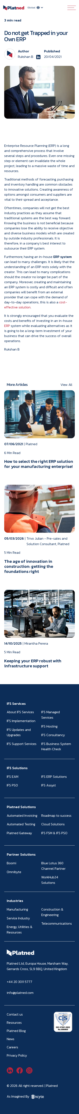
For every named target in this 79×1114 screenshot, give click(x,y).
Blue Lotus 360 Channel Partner (53, 865)
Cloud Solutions (53, 824)
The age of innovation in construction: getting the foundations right (28, 566)
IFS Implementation (21, 720)
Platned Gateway (19, 832)
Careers (12, 1047)
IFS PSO (12, 785)
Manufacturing (17, 909)
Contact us (15, 1014)
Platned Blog (16, 1030)
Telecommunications (56, 923)
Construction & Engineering (52, 912)
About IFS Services (20, 711)
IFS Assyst (48, 785)
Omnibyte (14, 871)
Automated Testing (21, 824)
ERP (7, 325)
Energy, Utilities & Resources (19, 929)
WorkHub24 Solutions (49, 880)
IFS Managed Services (50, 714)
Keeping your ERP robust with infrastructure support (32, 663)
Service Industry (18, 918)
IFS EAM (12, 776)
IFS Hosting (49, 726)
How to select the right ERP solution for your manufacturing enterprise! (38, 464)
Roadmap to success (56, 815)
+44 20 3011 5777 (19, 981)
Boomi (11, 863)
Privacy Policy (17, 1055)
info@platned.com (20, 992)
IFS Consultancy (53, 734)
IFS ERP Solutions (54, 776)
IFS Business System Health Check (56, 746)
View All (66, 384)
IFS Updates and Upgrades (19, 732)
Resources (14, 1022)
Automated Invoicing (22, 815)
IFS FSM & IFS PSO (54, 832)
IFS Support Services (21, 743)
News (10, 1038)
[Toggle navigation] (71, 7)
